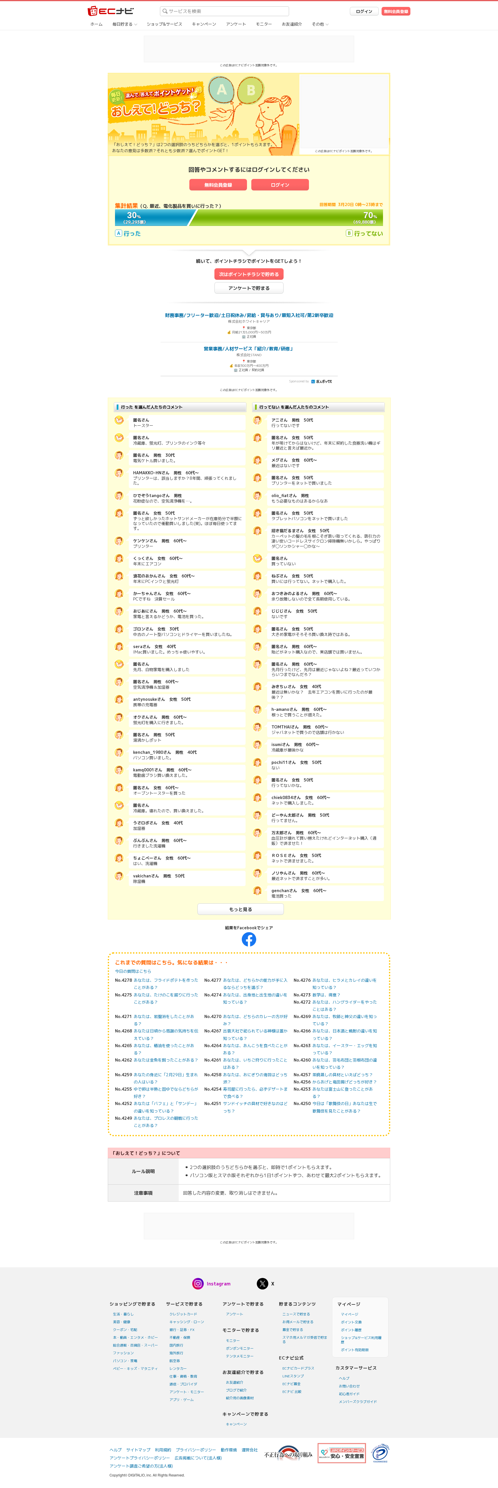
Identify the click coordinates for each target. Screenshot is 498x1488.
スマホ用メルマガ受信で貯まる (304, 1339)
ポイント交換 (351, 1322)
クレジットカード (183, 1314)
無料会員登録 (396, 11)
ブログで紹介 (236, 1390)
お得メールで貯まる (298, 1321)
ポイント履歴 (351, 1330)
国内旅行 (176, 1345)
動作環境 (229, 1450)
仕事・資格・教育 (183, 1376)
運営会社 (250, 1450)
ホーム (96, 24)
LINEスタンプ (293, 1376)
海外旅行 (176, 1353)
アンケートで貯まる (249, 288)
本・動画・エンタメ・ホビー (135, 1337)
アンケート (236, 24)
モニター (264, 24)
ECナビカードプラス (298, 1368)
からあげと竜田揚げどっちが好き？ (344, 1082)
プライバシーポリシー (196, 1450)
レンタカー (178, 1368)
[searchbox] (224, 11)
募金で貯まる (292, 1329)
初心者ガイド (349, 1393)
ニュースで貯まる (296, 1314)
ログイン (364, 11)
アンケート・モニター (186, 1391)
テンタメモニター (240, 1356)
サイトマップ (138, 1450)
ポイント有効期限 (355, 1349)
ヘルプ (344, 1378)
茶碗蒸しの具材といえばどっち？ (342, 1074)
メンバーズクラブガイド (358, 1401)
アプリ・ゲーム (181, 1399)
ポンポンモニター (240, 1348)
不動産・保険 (179, 1337)
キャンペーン (204, 24)
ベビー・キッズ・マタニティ (135, 1368)
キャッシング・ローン (186, 1321)
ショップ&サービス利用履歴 (361, 1340)
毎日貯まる (122, 24)
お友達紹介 (292, 24)
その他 (318, 24)
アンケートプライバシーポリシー (140, 1458)
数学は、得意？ (326, 995)
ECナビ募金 (291, 1383)
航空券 (174, 1360)
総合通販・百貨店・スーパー (135, 1345)
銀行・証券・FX (182, 1329)
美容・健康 (121, 1321)
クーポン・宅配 (125, 1329)
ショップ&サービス (164, 24)
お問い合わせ (349, 1386)
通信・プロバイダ (183, 1384)
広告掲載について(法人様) (198, 1458)
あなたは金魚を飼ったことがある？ (166, 1060)
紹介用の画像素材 (240, 1398)
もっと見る (240, 909)
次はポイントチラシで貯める (249, 274)
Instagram (219, 1284)
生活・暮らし (123, 1314)
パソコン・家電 (125, 1360)
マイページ (349, 1314)
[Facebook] (249, 939)
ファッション (123, 1353)
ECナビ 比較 (291, 1391)
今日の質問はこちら (133, 971)
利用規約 (163, 1450)
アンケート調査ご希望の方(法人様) (141, 1466)
